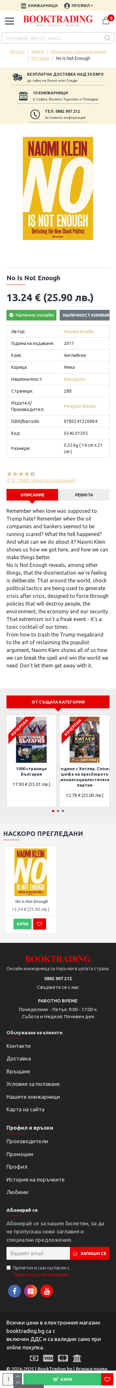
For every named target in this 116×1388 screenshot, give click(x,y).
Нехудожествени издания (78, 51)
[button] (53, 811)
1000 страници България (31, 771)
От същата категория (58, 702)
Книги (38, 51)
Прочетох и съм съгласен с (41, 1271)
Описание (32, 495)
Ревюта (84, 495)
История (40, 58)
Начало (17, 51)
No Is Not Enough (31, 901)
